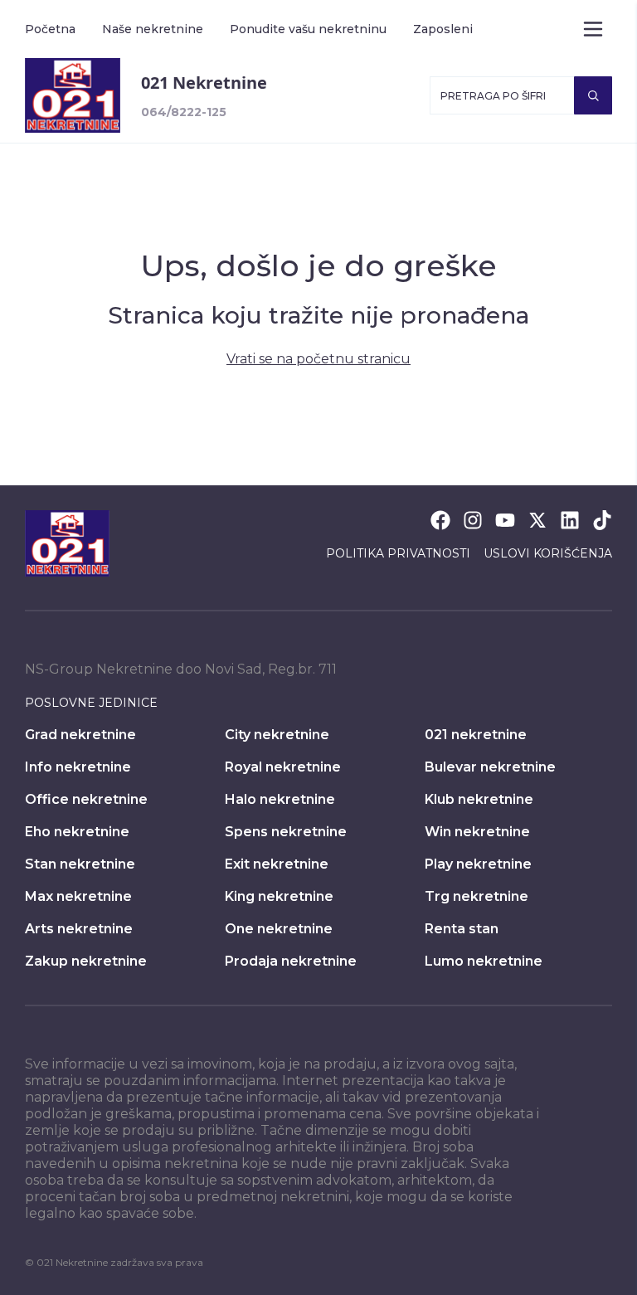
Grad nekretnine (80, 734)
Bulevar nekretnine (490, 767)
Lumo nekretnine (483, 961)
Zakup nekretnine (86, 961)
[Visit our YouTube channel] (505, 520)
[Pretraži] (593, 95)
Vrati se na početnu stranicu (318, 359)
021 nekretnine (476, 734)
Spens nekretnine (286, 832)
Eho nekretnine (77, 832)
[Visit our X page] (537, 520)
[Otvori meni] (593, 29)
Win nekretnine (477, 832)
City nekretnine (277, 734)
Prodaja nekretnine (291, 961)
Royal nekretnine (283, 767)
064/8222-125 (183, 112)
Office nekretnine (86, 799)
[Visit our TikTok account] (602, 520)
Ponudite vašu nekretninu (308, 29)
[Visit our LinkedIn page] (570, 520)
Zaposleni (443, 29)
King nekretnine (279, 896)
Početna (50, 29)
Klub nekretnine (479, 799)
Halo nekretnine (280, 799)
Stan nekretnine (80, 864)
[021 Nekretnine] (72, 95)
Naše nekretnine (152, 29)
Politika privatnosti (398, 553)
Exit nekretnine (276, 864)
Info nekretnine (78, 767)
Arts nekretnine (79, 929)
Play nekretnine (478, 864)
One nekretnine (279, 929)
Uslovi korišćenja (548, 553)
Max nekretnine (78, 896)
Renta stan (461, 929)
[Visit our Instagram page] (473, 520)
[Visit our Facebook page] (440, 520)
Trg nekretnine (476, 896)
